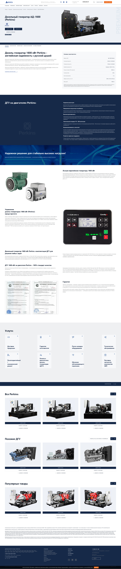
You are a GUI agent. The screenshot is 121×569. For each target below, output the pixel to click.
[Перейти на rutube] (67, 2)
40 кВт (28, 550)
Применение (12, 5)
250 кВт (28, 551)
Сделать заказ (23, 467)
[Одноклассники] (6, 34)
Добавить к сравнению (23, 428)
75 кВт (35, 550)
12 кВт (8, 550)
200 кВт (22, 551)
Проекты (36, 5)
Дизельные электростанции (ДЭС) (48, 550)
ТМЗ (8, 558)
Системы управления (37, 45)
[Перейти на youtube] (64, 2)
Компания (41, 5)
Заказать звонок (95, 558)
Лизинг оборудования (47, 560)
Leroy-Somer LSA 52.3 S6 (67, 174)
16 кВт (13, 550)
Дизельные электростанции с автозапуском (50, 554)
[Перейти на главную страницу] (9, 2)
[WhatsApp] (10, 34)
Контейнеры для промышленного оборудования (50, 553)
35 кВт (25, 550)
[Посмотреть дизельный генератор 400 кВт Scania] (98, 499)
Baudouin (8, 555)
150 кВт (17, 551)
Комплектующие (19, 5)
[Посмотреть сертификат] (18, 297)
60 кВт (32, 550)
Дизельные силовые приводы (48, 551)
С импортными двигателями (10, 553)
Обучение (45, 557)
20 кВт (16, 550)
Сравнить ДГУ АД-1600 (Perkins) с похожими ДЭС (99, 438)
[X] (9, 34)
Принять (96, 567)
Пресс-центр (70, 550)
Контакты (45, 5)
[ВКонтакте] (5, 34)
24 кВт (18, 550)
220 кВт (25, 551)
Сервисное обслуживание (47, 559)
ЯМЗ (6, 558)
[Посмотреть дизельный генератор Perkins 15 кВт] (98, 409)
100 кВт (8, 551)
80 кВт (6, 551)
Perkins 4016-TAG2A (47, 67)
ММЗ (9, 558)
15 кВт (11, 550)
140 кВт (14, 551)
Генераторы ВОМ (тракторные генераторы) (49, 552)
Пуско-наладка (46, 558)
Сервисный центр (26, 5)
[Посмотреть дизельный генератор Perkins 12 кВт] (60, 409)
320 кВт (33, 551)
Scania (6, 555)
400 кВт (36, 551)
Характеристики (13, 45)
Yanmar (12, 555)
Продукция (7, 5)
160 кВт (19, 551)
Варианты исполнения (28, 45)
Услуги (32, 5)
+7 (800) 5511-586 (95, 549)
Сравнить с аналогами (23, 425)
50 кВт (30, 550)
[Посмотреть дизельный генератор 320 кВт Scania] (60, 499)
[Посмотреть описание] (30, 383)
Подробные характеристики (10, 71)
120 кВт (11, 551)
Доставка (45, 561)
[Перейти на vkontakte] (61, 2)
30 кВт (23, 550)
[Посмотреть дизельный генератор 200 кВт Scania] (23, 499)
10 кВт (6, 550)
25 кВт (20, 550)
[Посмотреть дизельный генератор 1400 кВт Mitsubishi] (60, 454)
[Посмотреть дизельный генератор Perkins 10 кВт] (23, 409)
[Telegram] (8, 34)
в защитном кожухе (70, 256)
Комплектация (19, 45)
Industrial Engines (18, 555)
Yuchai (14, 555)
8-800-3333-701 (86, 1)
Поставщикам (70, 553)
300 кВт (30, 551)
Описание (7, 45)
